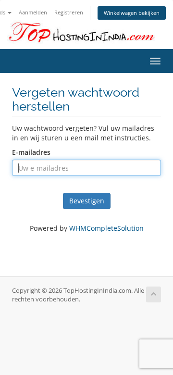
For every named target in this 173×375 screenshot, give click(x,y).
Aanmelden (33, 12)
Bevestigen (86, 200)
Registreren (68, 12)
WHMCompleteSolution (106, 228)
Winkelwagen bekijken (132, 12)
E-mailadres (31, 152)
